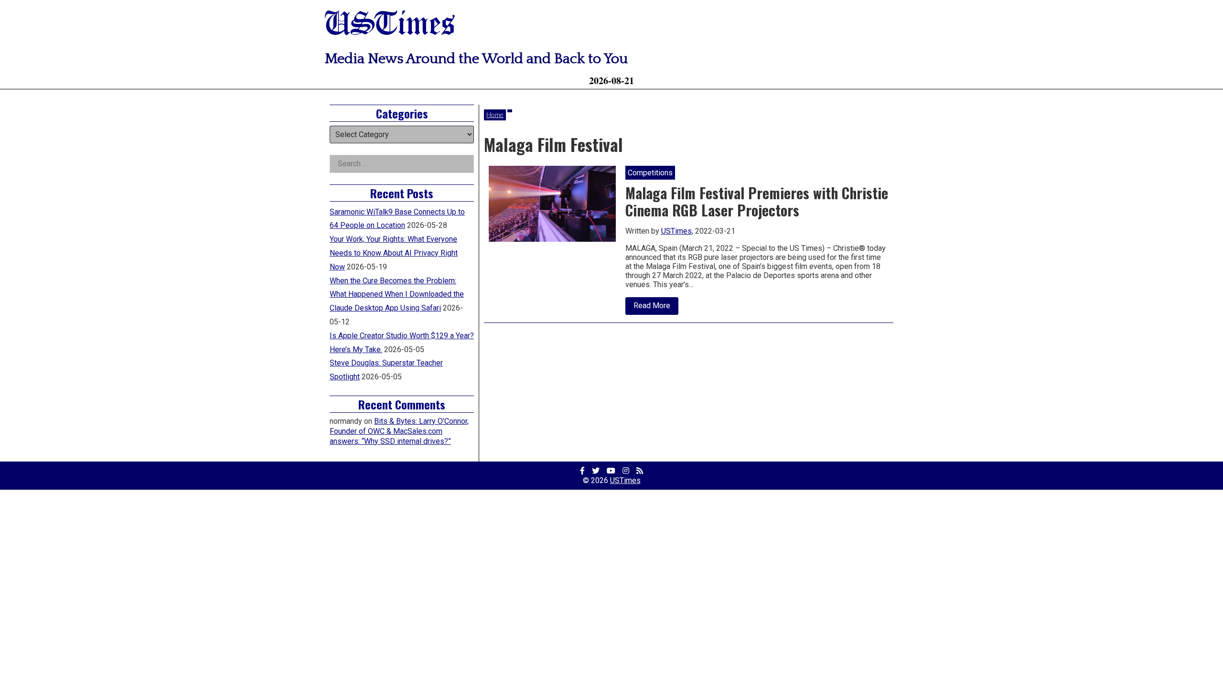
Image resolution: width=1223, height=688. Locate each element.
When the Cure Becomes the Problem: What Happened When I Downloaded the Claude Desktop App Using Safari (397, 294)
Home (495, 114)
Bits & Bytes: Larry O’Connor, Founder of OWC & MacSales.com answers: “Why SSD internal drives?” (399, 431)
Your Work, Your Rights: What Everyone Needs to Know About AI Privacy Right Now (394, 253)
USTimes (390, 25)
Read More (655, 308)
